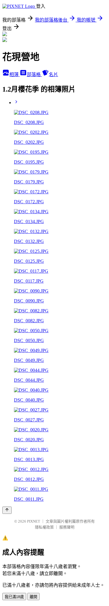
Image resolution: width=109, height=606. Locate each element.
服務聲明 (66, 527)
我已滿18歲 (14, 597)
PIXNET (33, 521)
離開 (33, 597)
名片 (53, 74)
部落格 (34, 74)
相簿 (14, 74)
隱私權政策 (44, 527)
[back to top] (7, 510)
